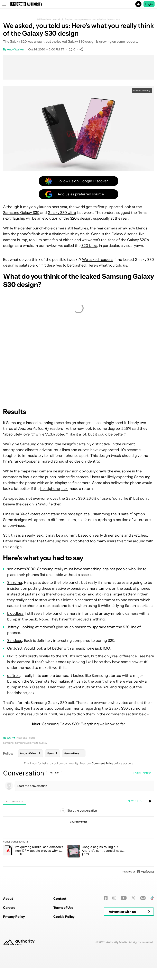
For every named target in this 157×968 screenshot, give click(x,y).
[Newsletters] (143, 898)
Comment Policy (102, 763)
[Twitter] (133, 898)
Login (149, 4)
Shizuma (14, 582)
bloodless (15, 613)
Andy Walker (15, 49)
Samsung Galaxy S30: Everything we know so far (83, 724)
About (8, 898)
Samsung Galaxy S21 (26, 742)
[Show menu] (4, 4)
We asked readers (97, 259)
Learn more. (114, 19)
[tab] (14, 801)
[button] (78, 4)
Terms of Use (63, 907)
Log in (137, 773)
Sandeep (14, 640)
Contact (59, 898)
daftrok (13, 675)
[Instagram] (114, 898)
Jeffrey (13, 627)
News (7, 737)
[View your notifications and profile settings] (150, 801)
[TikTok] (152, 898)
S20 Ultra (89, 245)
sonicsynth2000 (21, 569)
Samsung (8, 742)
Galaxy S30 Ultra (62, 212)
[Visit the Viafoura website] (145, 871)
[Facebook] (106, 898)
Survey (43, 742)
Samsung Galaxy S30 (21, 212)
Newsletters (26, 737)
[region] (78, 822)
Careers (9, 907)
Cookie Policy (64, 916)
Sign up (147, 773)
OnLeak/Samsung (141, 90)
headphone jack (54, 488)
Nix (10, 656)
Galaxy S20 (136, 240)
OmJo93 (14, 648)
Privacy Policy (14, 916)
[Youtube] (124, 898)
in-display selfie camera (70, 483)
